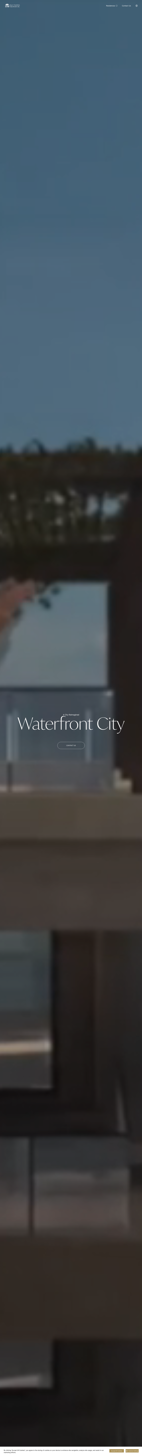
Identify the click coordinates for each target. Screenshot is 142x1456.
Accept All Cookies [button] (116, 1451)
